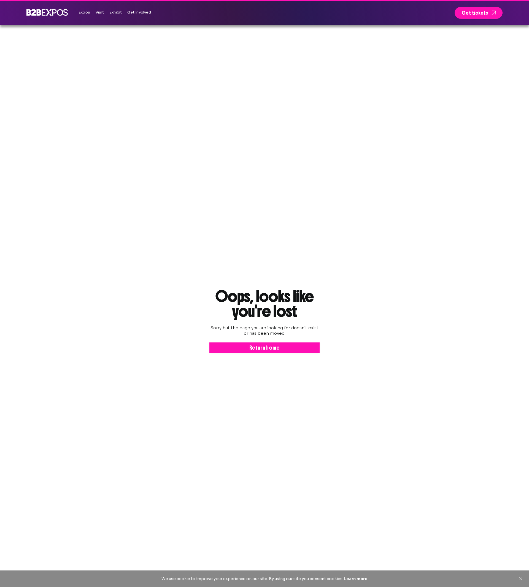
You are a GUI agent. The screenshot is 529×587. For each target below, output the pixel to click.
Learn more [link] (356, 578)
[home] (47, 12)
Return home (264, 347)
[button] (520, 578)
